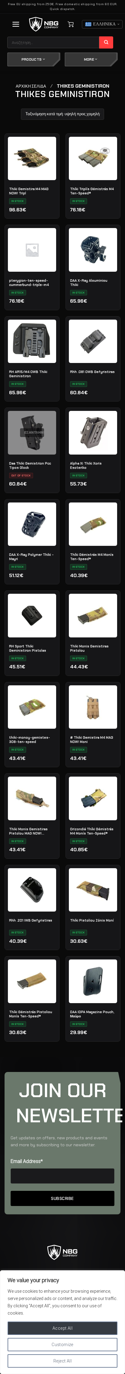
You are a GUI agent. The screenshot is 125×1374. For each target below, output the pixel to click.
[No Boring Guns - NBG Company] (44, 24)
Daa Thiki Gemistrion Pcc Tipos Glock (30, 465)
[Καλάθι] (71, 24)
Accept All (62, 1328)
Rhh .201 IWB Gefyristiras (30, 920)
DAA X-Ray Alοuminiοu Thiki (88, 282)
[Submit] (106, 42)
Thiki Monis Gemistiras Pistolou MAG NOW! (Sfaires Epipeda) (28, 831)
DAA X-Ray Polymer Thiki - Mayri (31, 557)
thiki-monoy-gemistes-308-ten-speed (29, 739)
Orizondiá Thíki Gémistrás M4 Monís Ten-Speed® (91, 831)
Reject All (62, 1361)
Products (32, 59)
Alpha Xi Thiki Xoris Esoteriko (86, 465)
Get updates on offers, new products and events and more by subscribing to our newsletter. (59, 1141)
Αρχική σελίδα (31, 86)
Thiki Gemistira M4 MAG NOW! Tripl (29, 191)
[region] (62, 1322)
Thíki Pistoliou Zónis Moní (92, 920)
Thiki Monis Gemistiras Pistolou (89, 648)
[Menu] (16, 24)
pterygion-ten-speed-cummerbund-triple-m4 (29, 282)
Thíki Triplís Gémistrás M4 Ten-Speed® (92, 191)
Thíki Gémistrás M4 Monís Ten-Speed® (91, 557)
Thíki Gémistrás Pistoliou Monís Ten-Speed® (30, 1014)
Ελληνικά (104, 24)
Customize (62, 1344)
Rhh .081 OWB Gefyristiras (92, 372)
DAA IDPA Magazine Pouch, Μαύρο (92, 1014)
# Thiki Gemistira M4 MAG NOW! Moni (91, 739)
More (89, 59)
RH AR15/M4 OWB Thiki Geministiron (28, 374)
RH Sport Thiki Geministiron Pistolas (27, 648)
